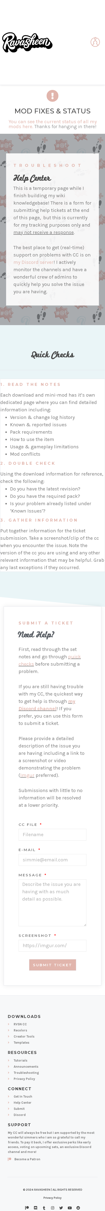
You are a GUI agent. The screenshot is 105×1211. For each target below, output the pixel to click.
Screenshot (36, 936)
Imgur (27, 775)
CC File (29, 825)
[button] (83, 42)
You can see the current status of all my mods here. (53, 124)
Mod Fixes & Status (52, 111)
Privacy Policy (52, 1197)
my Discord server (33, 262)
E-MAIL (28, 850)
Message (31, 875)
